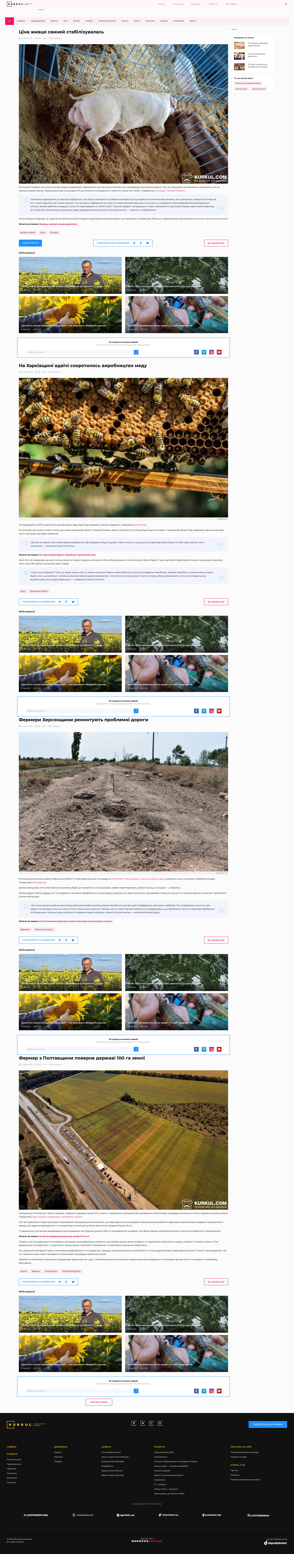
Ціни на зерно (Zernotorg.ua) (115, 1457)
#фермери (25, 930)
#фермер (36, 1271)
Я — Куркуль (160, 1484)
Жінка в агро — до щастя (166, 1489)
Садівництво (38, 21)
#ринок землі (241, 89)
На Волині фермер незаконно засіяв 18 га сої (64, 1236)
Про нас (234, 1470)
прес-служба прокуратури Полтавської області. (57, 1217)
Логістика (11, 1482)
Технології (11, 1473)
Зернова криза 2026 (163, 1452)
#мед (23, 591)
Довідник (196, 4)
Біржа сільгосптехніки (112, 1471)
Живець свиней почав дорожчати (58, 224)
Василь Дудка (158, 879)
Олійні (89, 21)
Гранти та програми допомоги (168, 1475)
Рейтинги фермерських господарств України (176, 1461)
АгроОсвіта (159, 1480)
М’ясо (137, 21)
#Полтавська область (71, 1271)
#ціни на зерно (258, 89)
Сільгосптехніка (107, 21)
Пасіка (164, 21)
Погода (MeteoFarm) (111, 1452)
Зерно (76, 21)
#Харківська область (39, 591)
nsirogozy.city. (39, 882)
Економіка (12, 1478)
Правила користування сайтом (245, 1480)
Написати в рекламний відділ (245, 1452)
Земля (54, 21)
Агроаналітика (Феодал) (112, 1461)
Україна (21, 21)
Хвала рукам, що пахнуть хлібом (169, 1494)
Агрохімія (178, 21)
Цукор (124, 21)
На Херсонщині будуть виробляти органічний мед (67, 555)
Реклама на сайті (239, 1457)
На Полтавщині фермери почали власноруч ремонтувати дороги (75, 921)
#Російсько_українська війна (248, 83)
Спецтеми (178, 4)
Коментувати (30, 243)
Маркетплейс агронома (112, 1475)
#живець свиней (28, 232)
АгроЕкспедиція (162, 1471)
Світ (65, 21)
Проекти (213, 4)
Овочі (192, 21)
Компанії (58, 1457)
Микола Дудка (132, 879)
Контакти (235, 1475)
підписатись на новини (268, 1424)
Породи (58, 1461)
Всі (9, 21)
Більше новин (98, 1402)
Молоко (150, 21)
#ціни (42, 232)
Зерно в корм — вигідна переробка (171, 1466)
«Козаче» (145, 879)
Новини (161, 4)
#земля (24, 1271)
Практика (11, 1469)
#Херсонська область (44, 930)
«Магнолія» (117, 879)
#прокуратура (51, 1271)
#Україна (54, 232)
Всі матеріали (216, 243)
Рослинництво (14, 1459)
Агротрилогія (160, 1457)
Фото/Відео (231, 4)
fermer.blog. (140, 525)
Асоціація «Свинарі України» (170, 190)
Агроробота (107, 1466)
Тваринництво (14, 1464)
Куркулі (57, 1452)
